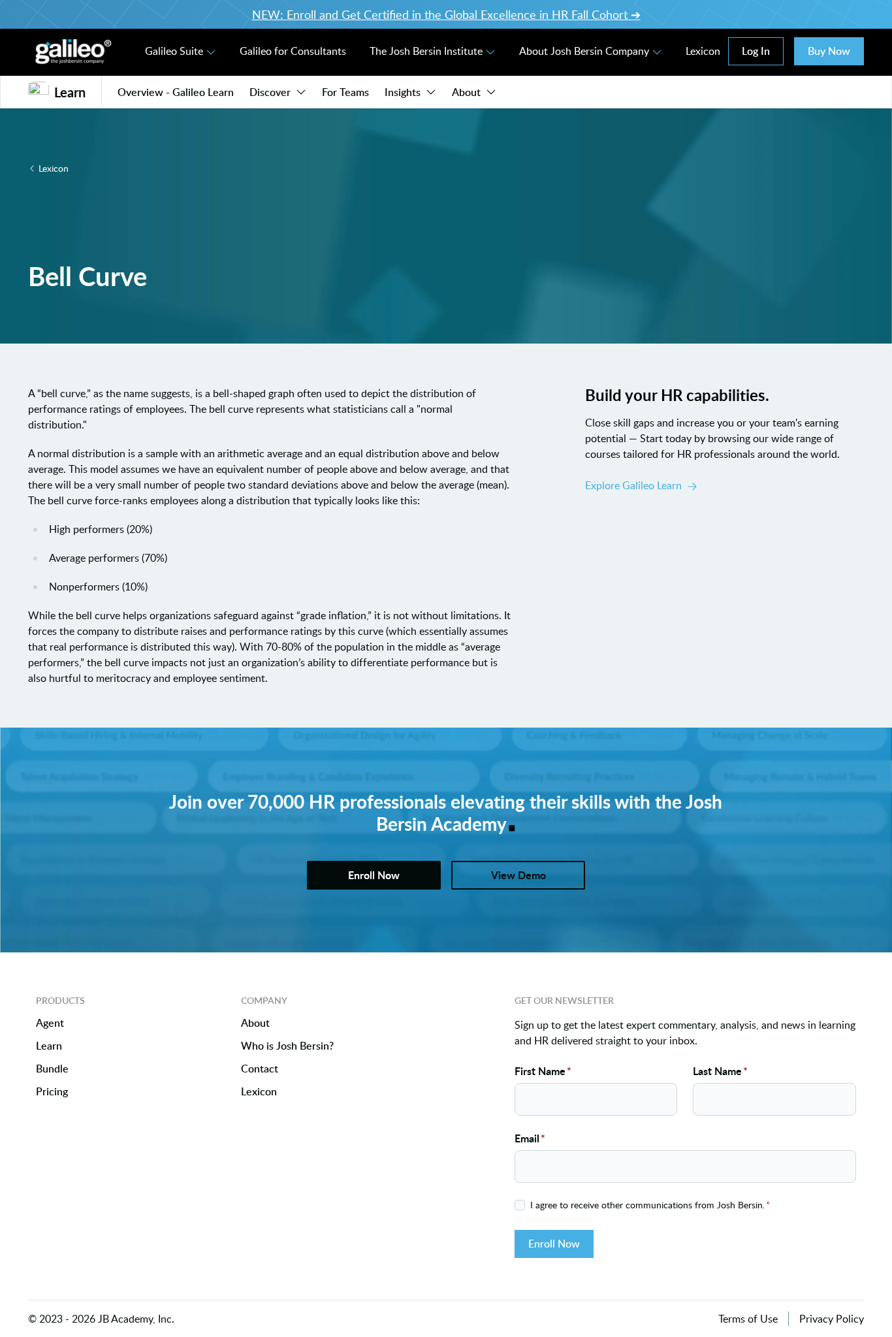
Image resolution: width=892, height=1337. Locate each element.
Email (530, 1138)
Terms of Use (748, 1319)
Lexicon (703, 51)
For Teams (345, 92)
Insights (403, 92)
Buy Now (829, 51)
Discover (270, 92)
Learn (49, 1046)
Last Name (720, 1071)
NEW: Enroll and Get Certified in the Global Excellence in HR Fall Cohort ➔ (446, 14)
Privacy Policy (831, 1319)
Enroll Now (554, 1243)
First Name (543, 1071)
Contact (259, 1069)
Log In (756, 51)
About (466, 92)
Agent (50, 1023)
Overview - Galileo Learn (176, 92)
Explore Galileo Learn (633, 485)
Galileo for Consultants (293, 51)
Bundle (52, 1069)
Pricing (52, 1092)
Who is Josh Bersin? (287, 1046)
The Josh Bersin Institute (426, 51)
